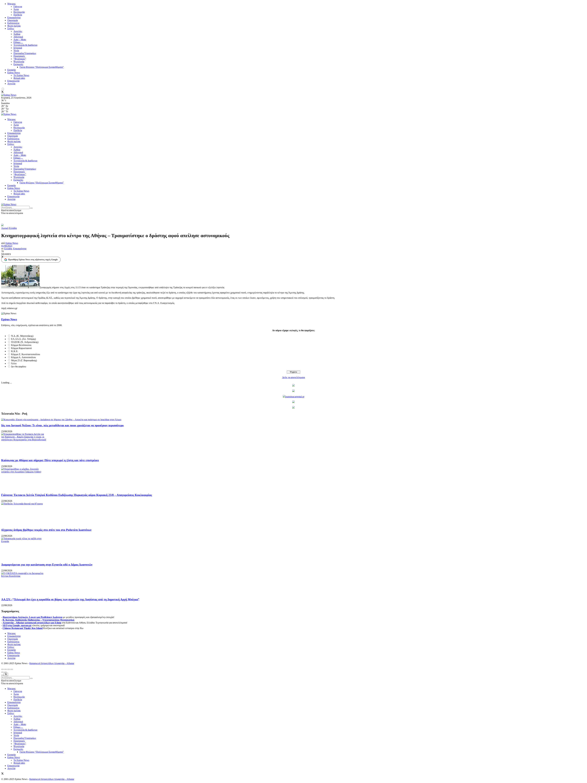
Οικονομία (12, 20)
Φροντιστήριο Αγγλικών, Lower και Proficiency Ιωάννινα (32, 617)
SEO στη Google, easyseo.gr (17, 625)
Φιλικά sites (19, 78)
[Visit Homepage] (8, 95)
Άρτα (16, 9)
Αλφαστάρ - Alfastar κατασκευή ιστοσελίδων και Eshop (32, 622)
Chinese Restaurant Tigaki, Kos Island (23, 628)
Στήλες (10, 28)
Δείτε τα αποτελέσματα (293, 377)
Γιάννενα (17, 6)
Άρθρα (16, 34)
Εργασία (11, 70)
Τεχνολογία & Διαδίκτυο (25, 45)
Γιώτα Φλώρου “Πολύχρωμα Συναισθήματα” (42, 67)
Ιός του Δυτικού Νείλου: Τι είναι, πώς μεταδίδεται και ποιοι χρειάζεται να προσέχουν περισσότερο (62, 425)
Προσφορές (19, 56)
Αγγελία (11, 83)
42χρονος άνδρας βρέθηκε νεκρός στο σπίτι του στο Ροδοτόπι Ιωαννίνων (46, 529)
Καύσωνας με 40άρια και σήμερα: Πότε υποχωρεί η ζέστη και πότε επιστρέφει (50, 460)
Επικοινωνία (13, 81)
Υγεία (16, 50)
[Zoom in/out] (11, 669)
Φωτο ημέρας (14, 25)
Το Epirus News (21, 75)
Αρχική (4, 228)
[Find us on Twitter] (2, 92)
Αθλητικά (18, 36)
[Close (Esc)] (2, 669)
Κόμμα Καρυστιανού (21, 348)
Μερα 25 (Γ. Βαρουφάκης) (24, 360)
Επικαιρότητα (13, 17)
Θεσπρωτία (19, 12)
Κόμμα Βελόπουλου (21, 345)
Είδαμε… (18, 42)
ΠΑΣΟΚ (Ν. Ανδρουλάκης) (24, 342)
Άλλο (14, 363)
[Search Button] (31, 208)
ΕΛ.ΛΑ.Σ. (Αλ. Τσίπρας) (23, 339)
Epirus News (13, 72)
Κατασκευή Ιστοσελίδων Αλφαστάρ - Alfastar (51, 663)
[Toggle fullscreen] (8, 669)
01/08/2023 (6, 246)
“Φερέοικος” (19, 59)
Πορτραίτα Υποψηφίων (24, 53)
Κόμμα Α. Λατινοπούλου (23, 357)
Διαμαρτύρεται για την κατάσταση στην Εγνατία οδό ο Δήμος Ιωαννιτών (46, 564)
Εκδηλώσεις (13, 23)
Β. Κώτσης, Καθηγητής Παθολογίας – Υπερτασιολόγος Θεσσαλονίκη (38, 620)
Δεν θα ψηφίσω (18, 366)
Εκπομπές (18, 64)
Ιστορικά (17, 47)
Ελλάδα (13, 228)
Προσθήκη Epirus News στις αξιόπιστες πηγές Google (33, 259)
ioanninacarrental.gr (294, 396)
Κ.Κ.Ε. (14, 351)
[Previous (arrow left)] (2, 672)
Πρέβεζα (17, 14)
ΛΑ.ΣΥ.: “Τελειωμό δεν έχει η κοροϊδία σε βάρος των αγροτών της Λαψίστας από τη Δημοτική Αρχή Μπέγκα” (70, 599)
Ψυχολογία (18, 61)
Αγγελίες (17, 31)
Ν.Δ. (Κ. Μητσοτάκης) (22, 336)
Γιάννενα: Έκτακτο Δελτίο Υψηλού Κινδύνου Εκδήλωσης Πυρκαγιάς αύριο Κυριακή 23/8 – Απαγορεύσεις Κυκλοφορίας (76, 495)
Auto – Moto (19, 39)
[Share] (5, 669)
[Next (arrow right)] (5, 672)
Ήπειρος (11, 3)
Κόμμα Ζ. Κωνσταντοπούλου (25, 354)
